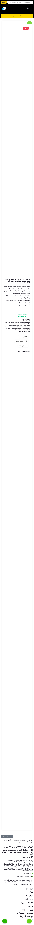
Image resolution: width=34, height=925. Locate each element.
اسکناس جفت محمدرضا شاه (22, 329)
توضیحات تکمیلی (20, 341)
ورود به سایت (27, 909)
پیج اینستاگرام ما (26, 916)
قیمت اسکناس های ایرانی (13, 323)
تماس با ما (18, 395)
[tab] (23, 336)
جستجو (3, 2)
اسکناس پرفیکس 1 (11, 328)
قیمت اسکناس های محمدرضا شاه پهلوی (19, 325)
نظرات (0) (21, 345)
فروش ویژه (24, 323)
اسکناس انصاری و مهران (23, 328)
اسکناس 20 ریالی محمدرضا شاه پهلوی (15, 326)
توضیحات (22, 336)
